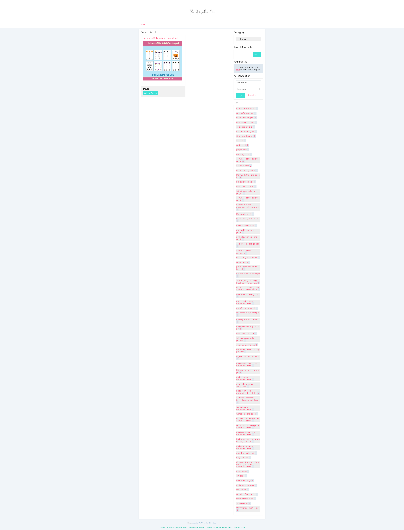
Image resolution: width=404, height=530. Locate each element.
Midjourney (242, 489)
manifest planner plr (246, 308)
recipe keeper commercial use (244, 378)
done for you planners (247, 257)
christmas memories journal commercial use (247, 400)
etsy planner (243, 457)
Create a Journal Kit (246, 108)
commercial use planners (243, 251)
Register (252, 95)
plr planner (242, 149)
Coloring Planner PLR (247, 494)
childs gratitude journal (247, 320)
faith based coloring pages (246, 192)
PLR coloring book (245, 182)
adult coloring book (246, 170)
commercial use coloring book (248, 160)
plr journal (242, 145)
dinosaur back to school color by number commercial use (247, 464)
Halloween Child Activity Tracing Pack (160, 38)
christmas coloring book (247, 245)
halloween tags (244, 480)
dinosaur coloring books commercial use (247, 419)
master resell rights (246, 131)
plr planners (243, 262)
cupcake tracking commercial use (244, 302)
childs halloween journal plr (247, 327)
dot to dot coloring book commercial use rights (248, 288)
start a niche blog (245, 498)
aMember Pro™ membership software (204, 523)
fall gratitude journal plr (247, 313)
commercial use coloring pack (248, 198)
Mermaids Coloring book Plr (248, 176)
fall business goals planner (245, 339)
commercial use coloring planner (248, 350)
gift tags (241, 476)
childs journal (243, 165)
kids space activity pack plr (247, 371)
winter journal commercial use (244, 408)
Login (142, 24)
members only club (246, 453)
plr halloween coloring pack (246, 238)
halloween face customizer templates (247, 392)
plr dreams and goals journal (246, 267)
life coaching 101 (244, 214)
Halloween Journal (246, 333)
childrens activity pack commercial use (246, 364)
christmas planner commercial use (244, 447)
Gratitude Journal (245, 136)
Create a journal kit (246, 122)
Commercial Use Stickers (247, 509)
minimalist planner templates (245, 385)
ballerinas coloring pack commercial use (247, 426)
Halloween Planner (246, 186)
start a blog (243, 503)
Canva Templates (246, 113)
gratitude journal (245, 127)
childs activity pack (246, 225)
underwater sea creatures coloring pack (247, 207)
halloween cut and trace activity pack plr (248, 440)
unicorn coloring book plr (248, 274)
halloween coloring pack (248, 295)
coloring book (243, 154)
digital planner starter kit (248, 357)
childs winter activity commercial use (245, 433)
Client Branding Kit (246, 117)
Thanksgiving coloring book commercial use (247, 281)
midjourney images (246, 485)
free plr (240, 140)
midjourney (242, 471)
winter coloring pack (246, 414)
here (238, 69)
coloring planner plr (246, 345)
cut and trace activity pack (246, 231)
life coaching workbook (247, 219)
